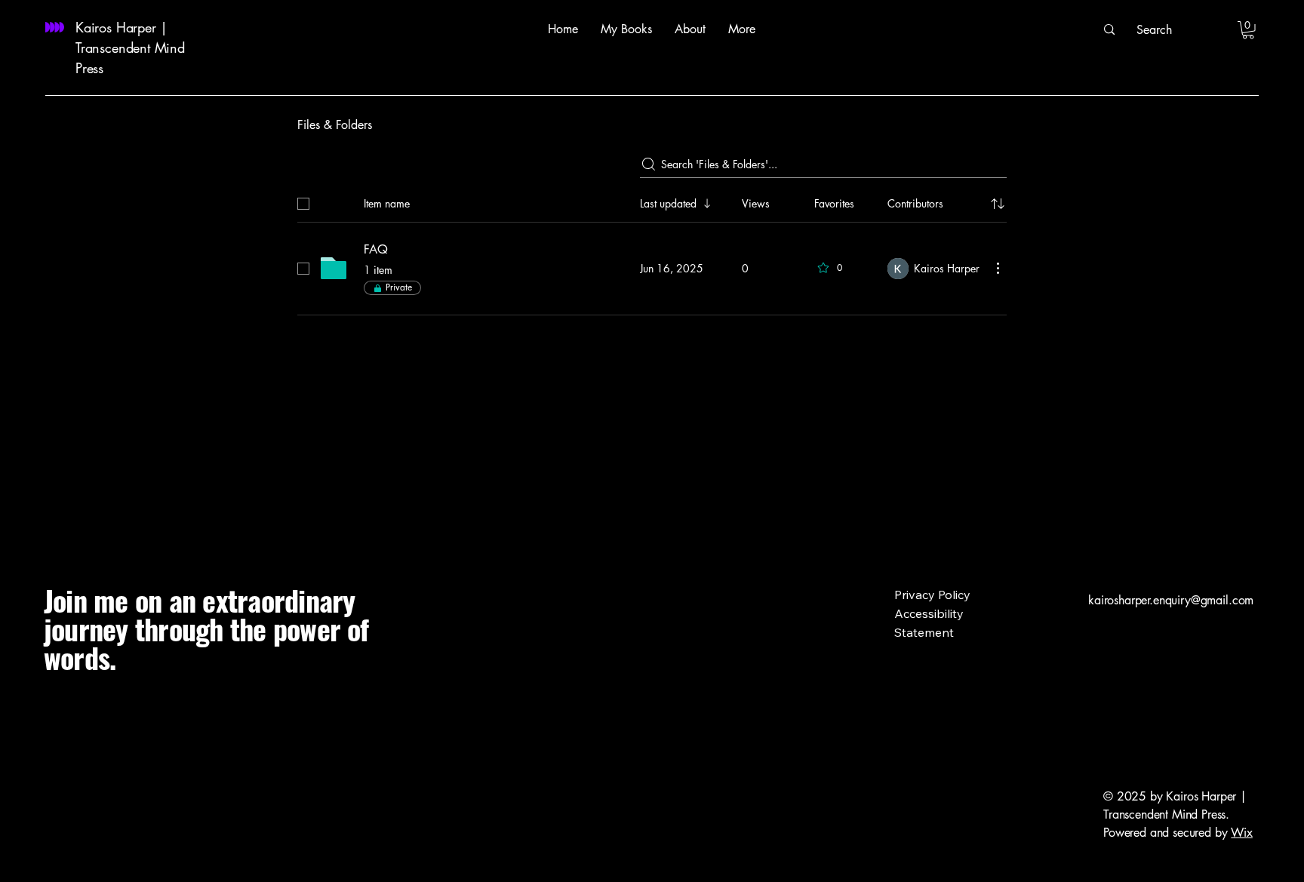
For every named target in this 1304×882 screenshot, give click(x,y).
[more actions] (998, 268)
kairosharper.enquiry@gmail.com (1170, 600)
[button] (1248, 30)
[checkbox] (303, 204)
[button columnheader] (998, 204)
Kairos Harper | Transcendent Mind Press (130, 47)
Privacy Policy (932, 594)
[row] (652, 201)
